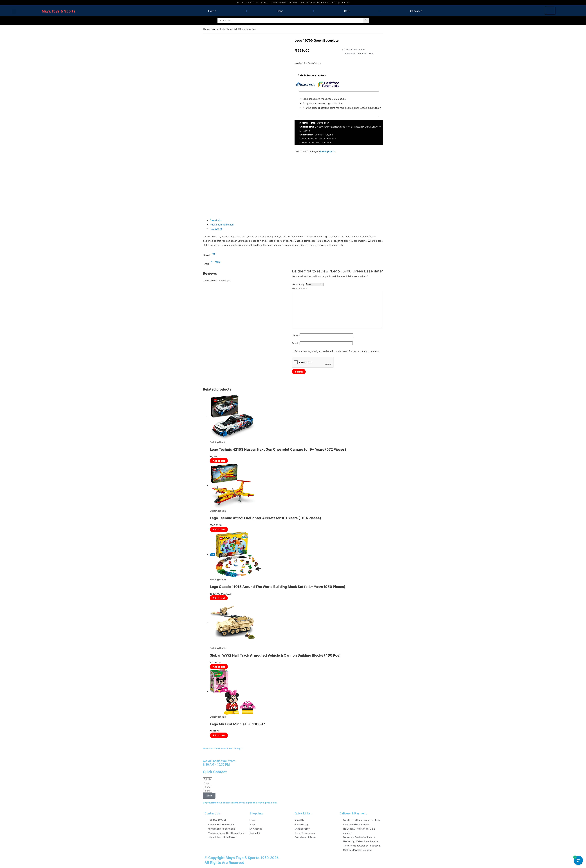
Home (212, 11)
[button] (14, 11)
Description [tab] (216, 220)
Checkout (416, 11)
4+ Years (216, 261)
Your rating (299, 284)
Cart (347, 11)
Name (296, 335)
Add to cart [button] (219, 460)
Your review (299, 288)
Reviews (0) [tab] (216, 228)
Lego (213, 253)
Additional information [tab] (222, 224)
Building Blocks (218, 29)
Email (296, 343)
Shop (280, 11)
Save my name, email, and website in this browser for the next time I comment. (337, 351)
